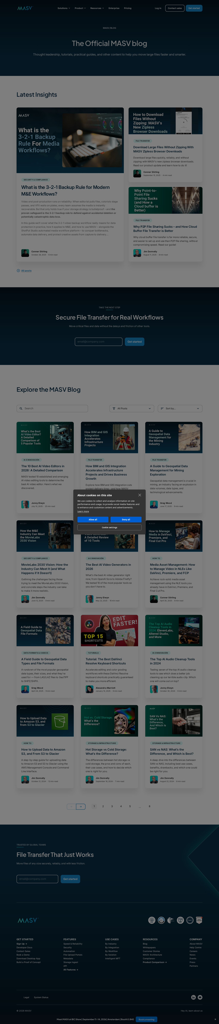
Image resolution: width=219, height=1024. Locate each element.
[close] (140, 495)
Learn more (83, 511)
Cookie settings (109, 527)
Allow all (93, 519)
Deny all (126, 519)
